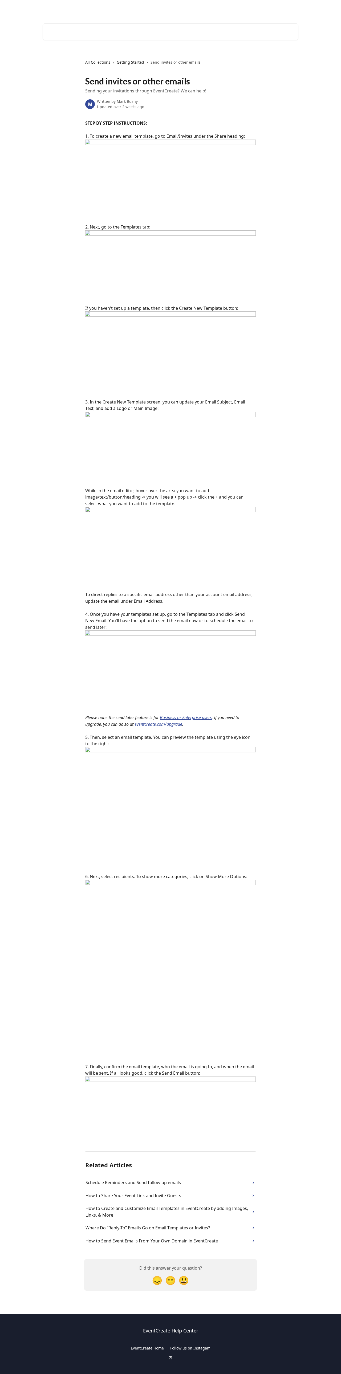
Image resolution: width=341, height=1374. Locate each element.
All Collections (97, 62)
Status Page (284, 8)
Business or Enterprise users (186, 717)
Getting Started (130, 62)
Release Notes (254, 8)
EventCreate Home (147, 1348)
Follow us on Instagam (190, 1348)
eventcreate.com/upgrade (158, 724)
